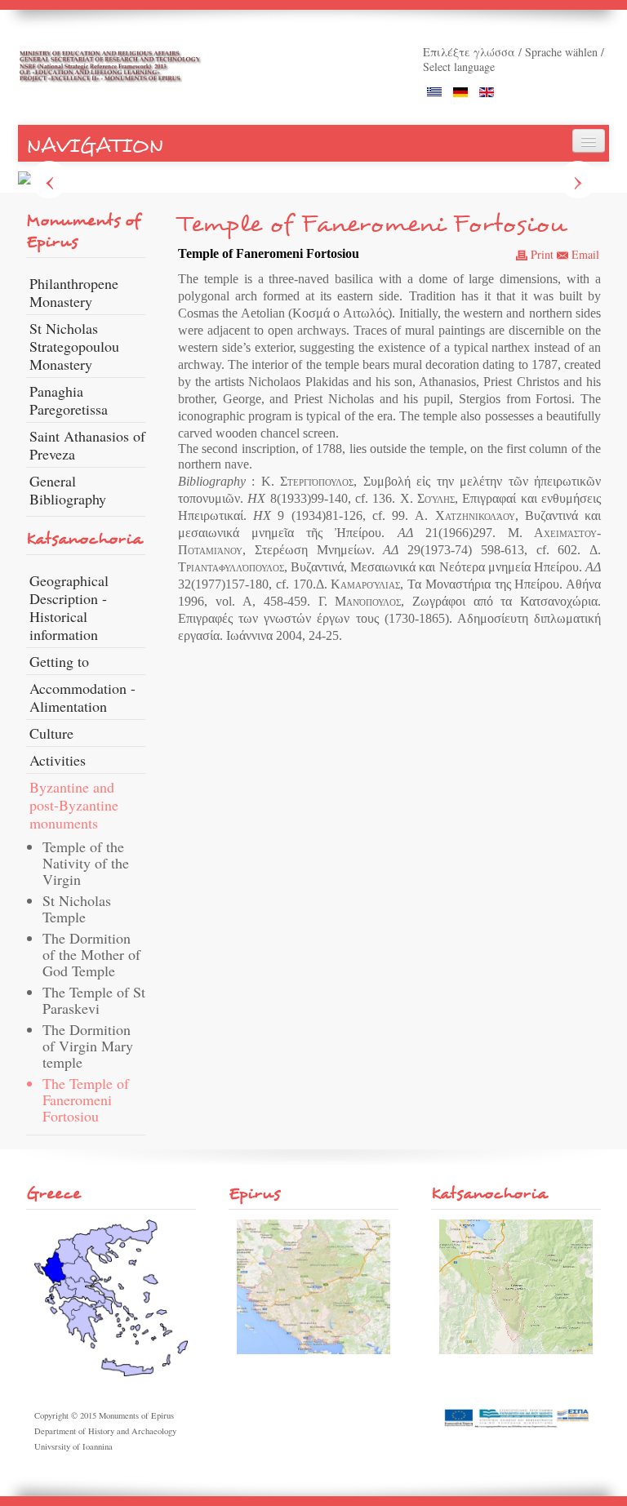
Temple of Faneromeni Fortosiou (372, 224)
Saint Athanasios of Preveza (87, 445)
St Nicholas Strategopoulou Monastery (74, 346)
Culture (51, 733)
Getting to (59, 661)
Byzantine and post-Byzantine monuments (73, 805)
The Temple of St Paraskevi (93, 1000)
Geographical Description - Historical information (69, 607)
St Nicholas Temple (76, 908)
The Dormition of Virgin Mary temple (87, 1045)
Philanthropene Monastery (73, 292)
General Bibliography (67, 490)
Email (583, 254)
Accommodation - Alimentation (82, 697)
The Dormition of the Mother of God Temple (91, 954)
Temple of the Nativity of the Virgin (85, 862)
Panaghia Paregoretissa (68, 400)
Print (540, 254)
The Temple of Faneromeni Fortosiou (85, 1099)
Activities (57, 760)
